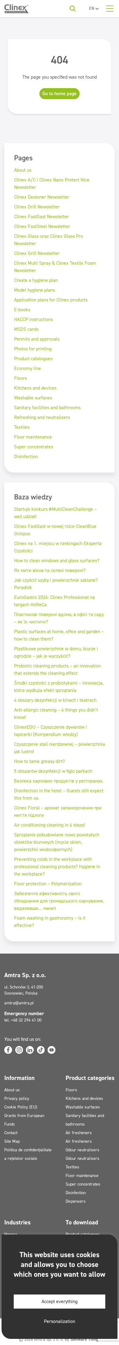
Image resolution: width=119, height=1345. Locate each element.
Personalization (59, 1321)
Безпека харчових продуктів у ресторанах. (59, 781)
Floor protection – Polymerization (47, 883)
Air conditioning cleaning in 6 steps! (49, 825)
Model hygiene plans (34, 290)
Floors (20, 378)
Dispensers (76, 1201)
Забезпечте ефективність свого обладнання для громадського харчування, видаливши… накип (59, 900)
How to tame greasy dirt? (39, 761)
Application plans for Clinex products (51, 300)
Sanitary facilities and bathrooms (47, 407)
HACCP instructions (33, 319)
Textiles (22, 427)
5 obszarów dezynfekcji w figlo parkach (53, 771)
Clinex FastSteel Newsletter (42, 226)
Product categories (90, 1078)
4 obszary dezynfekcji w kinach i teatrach (55, 700)
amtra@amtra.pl (19, 1003)
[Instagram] (19, 1050)
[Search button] (73, 9)
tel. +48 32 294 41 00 (22, 1020)
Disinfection (26, 456)
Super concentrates (33, 446)
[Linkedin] (30, 1050)
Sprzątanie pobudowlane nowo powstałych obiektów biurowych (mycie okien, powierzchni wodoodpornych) (56, 842)
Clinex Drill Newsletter (37, 207)
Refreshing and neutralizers (42, 417)
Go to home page (59, 93)
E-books (22, 309)
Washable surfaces (33, 397)
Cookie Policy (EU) (20, 1107)
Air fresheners (79, 1133)
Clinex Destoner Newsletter (41, 197)
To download (82, 1222)
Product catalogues (33, 358)
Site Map (12, 1141)
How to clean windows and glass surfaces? (56, 560)
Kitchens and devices (35, 388)
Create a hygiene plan (36, 280)
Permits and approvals (37, 339)
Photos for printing (33, 349)
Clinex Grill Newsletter (37, 253)
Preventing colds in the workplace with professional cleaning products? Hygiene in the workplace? (57, 866)
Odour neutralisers (82, 1150)
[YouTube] (52, 1050)
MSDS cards (26, 329)
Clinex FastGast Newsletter (41, 216)
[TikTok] (41, 1050)
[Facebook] (8, 1050)
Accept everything (59, 1301)
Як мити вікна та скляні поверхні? (50, 570)
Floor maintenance (33, 437)
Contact (10, 1133)
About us (22, 170)
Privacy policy (16, 1098)
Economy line (27, 368)
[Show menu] (110, 9)
